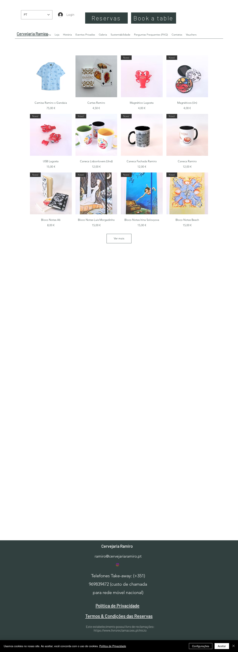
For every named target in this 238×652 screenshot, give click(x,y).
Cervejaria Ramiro (117, 546)
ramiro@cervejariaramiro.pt (118, 556)
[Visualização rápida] (51, 76)
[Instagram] (117, 565)
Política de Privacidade (112, 646)
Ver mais (119, 238)
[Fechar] (233, 646)
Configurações (200, 646)
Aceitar (222, 646)
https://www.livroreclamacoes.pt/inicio (120, 630)
